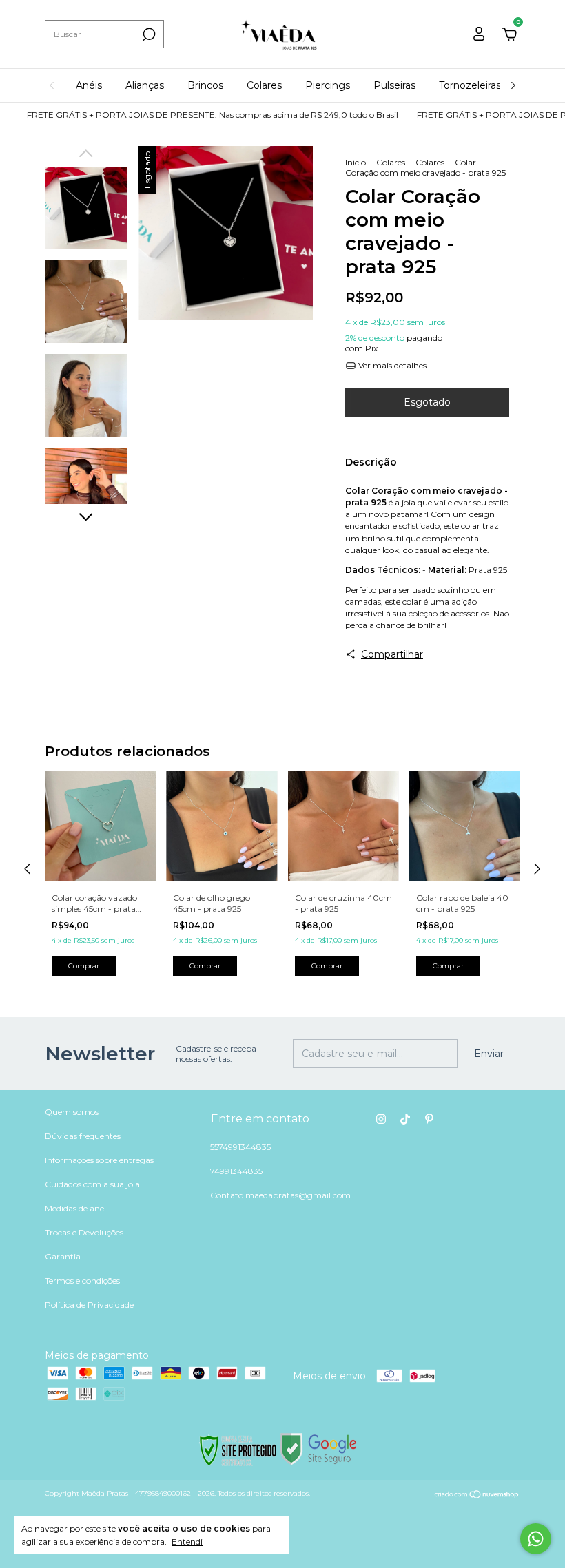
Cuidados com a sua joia (92, 1184)
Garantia (63, 1256)
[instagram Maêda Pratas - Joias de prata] (381, 1119)
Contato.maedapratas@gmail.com (280, 1195)
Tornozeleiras (470, 85)
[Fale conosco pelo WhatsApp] (535, 1538)
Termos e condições (82, 1280)
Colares (264, 85)
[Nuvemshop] (477, 1495)
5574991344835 (240, 1147)
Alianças (144, 85)
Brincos (205, 85)
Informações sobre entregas (99, 1160)
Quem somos (72, 1112)
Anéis (89, 85)
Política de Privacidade (89, 1304)
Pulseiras (394, 85)
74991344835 (236, 1171)
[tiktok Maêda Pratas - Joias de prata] (405, 1119)
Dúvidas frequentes (83, 1136)
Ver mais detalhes (391, 365)
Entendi (187, 1541)
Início (355, 162)
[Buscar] (148, 34)
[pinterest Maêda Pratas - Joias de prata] (429, 1119)
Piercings (327, 85)
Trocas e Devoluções (84, 1232)
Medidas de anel (75, 1208)
